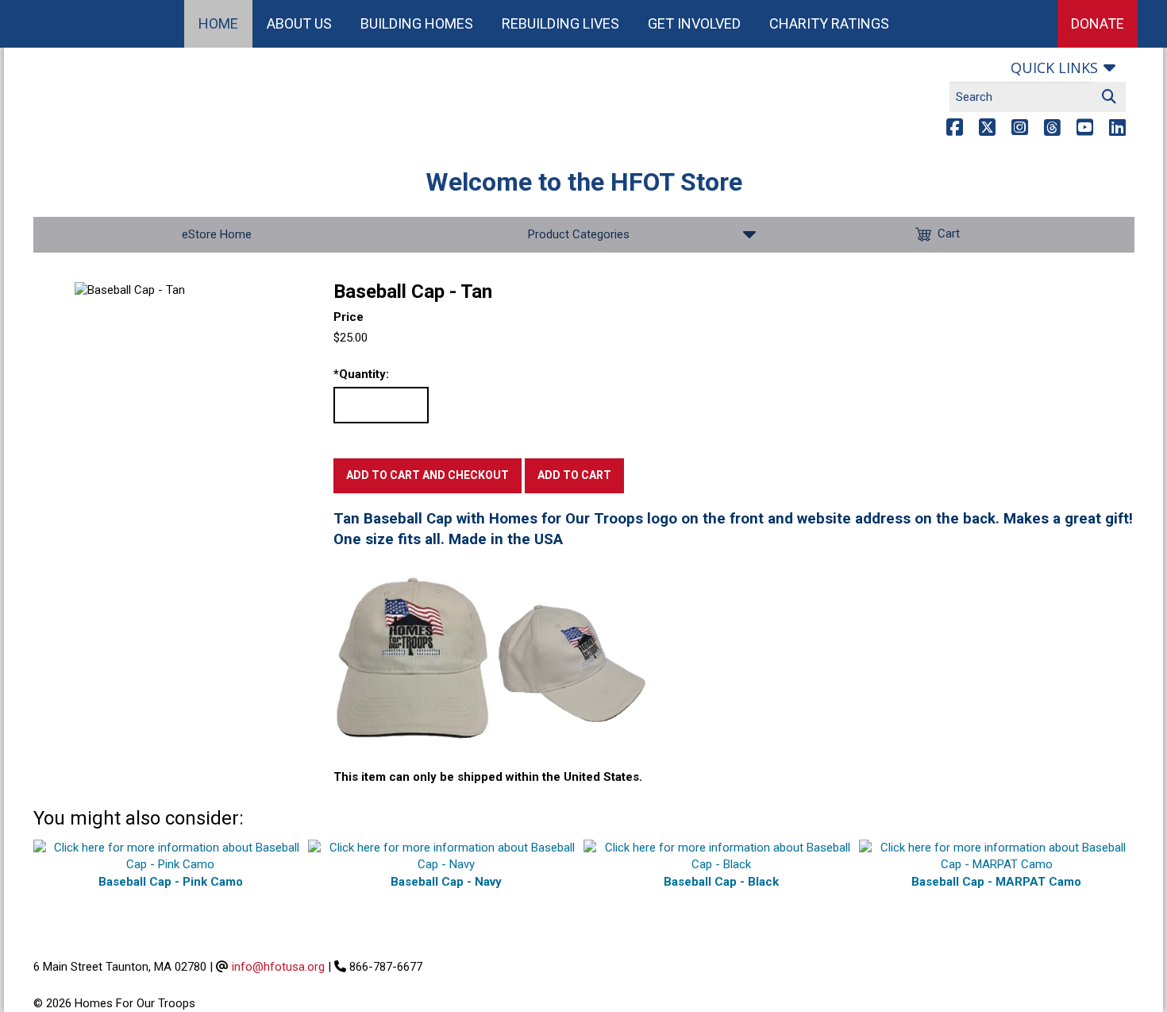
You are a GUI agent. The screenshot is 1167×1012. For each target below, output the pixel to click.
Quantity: (361, 374)
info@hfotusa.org (278, 967)
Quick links (1054, 67)
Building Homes (416, 23)
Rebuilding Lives (560, 23)
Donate (1097, 23)
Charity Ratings (829, 23)
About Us (299, 23)
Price (348, 317)
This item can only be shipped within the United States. (487, 777)
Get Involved (694, 23)
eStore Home (217, 234)
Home (218, 23)
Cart (949, 233)
